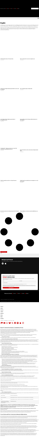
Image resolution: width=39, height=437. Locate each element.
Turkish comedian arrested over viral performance (8, 180)
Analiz (2, 308)
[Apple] (5, 263)
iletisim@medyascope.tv (13, 401)
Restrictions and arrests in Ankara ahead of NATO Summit (9, 211)
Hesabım (2, 318)
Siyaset (2, 306)
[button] (35, 4)
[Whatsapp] (7, 323)
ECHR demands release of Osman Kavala (6, 58)
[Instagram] (23, 323)
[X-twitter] (12, 323)
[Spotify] (3, 263)
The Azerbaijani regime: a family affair (26, 88)
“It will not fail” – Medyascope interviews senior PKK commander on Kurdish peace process (8, 149)
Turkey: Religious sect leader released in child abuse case (29, 211)
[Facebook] (15, 323)
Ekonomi (2, 313)
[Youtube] (4, 323)
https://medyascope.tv (6, 333)
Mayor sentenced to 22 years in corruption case (27, 58)
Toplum (2, 311)
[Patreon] (2, 323)
